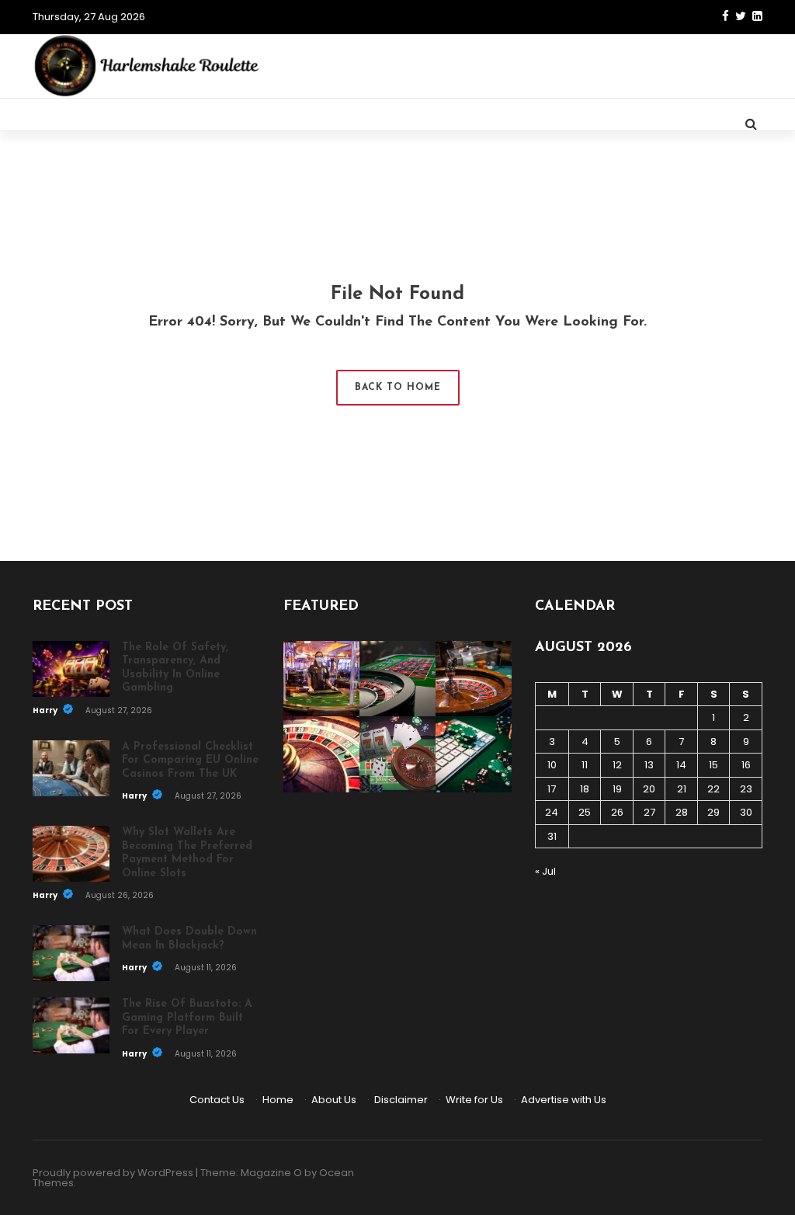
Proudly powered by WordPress (113, 1172)
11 (584, 764)
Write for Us (474, 1099)
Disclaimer (401, 1099)
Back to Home (398, 387)
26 (617, 812)
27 (649, 812)
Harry (46, 710)
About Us (333, 1099)
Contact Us (217, 1099)
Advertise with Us (563, 1099)
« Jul (545, 871)
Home (277, 1099)
